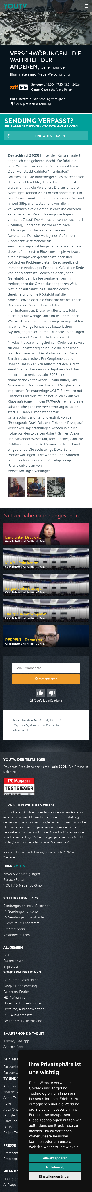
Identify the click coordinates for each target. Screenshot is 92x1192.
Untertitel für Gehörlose (22, 1003)
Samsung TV (12, 1121)
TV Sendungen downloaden (24, 917)
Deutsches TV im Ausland (22, 1020)
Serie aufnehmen (49, 135)
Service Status (14, 879)
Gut (40, 693)
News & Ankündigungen (21, 873)
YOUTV (15, 6)
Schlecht (51, 693)
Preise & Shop (14, 928)
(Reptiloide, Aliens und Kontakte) (36, 725)
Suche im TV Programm (21, 923)
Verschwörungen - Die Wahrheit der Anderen (45, 60)
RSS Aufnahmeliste (18, 1015)
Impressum (11, 966)
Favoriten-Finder (16, 991)
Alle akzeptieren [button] (55, 1158)
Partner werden (15, 1072)
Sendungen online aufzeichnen (26, 905)
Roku (7, 1103)
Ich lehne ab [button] (55, 1167)
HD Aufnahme (14, 997)
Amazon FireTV (14, 1086)
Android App (13, 1046)
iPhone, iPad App (16, 1041)
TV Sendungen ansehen (21, 911)
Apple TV (10, 1097)
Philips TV (10, 1132)
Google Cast (13, 1115)
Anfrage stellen (15, 1184)
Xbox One (11, 1109)
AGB (6, 955)
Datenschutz (13, 960)
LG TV (8, 1127)
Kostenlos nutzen (16, 934)
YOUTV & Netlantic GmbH (23, 885)
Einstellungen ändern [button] (55, 1176)
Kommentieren (46, 679)
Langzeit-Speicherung (20, 985)
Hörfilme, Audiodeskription (23, 1009)
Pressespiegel (13, 1158)
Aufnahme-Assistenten (20, 979)
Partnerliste (12, 1066)
